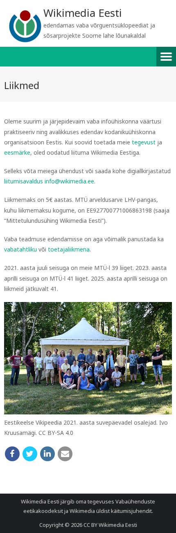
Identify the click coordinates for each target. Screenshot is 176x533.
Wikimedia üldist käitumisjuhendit (111, 511)
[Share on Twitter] (30, 453)
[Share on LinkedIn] (47, 453)
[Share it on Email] (65, 453)
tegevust (144, 142)
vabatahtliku (20, 249)
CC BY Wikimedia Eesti (110, 524)
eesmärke (17, 152)
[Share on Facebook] (12, 453)
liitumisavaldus (23, 181)
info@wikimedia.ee (69, 181)
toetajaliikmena (69, 249)
